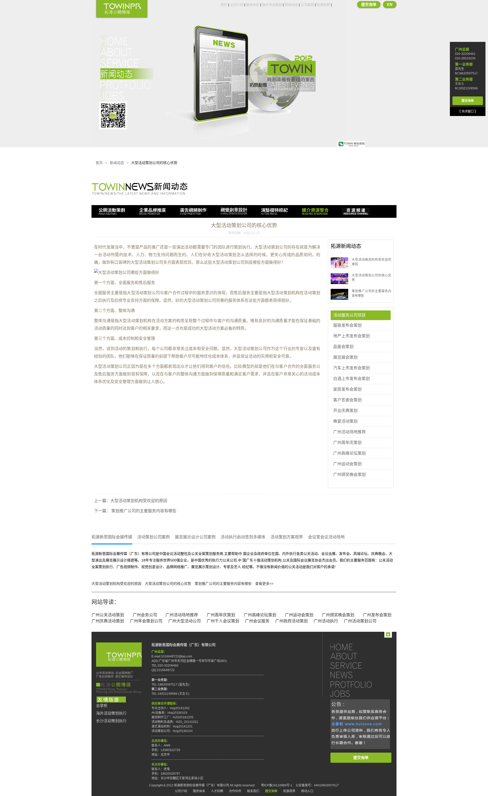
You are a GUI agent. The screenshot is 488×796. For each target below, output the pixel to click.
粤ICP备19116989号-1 (276, 785)
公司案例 (307, 5)
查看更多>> (264, 584)
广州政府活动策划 (291, 621)
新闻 (127, 73)
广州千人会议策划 (223, 621)
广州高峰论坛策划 (349, 453)
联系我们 (253, 791)
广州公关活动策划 (108, 615)
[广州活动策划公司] (121, 9)
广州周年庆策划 (347, 442)
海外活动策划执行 (111, 713)
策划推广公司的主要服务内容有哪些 (143, 511)
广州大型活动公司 (184, 621)
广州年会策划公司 (146, 621)
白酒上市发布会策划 (351, 378)
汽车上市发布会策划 (351, 368)
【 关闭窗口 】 (468, 111)
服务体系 (252, 5)
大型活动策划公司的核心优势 (168, 584)
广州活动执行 (326, 621)
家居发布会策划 (347, 389)
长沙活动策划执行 (111, 721)
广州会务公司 (145, 615)
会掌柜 (102, 706)
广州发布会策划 (377, 615)
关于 (127, 51)
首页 (224, 5)
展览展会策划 (345, 357)
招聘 (127, 95)
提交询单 (368, 4)
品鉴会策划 (343, 346)
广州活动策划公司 (360, 621)
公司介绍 (236, 5)
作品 (127, 84)
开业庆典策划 (345, 410)
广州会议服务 (257, 621)
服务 (127, 62)
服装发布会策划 (347, 325)
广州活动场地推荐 (349, 432)
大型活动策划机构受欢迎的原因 (138, 501)
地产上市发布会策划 (351, 336)
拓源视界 (323, 5)
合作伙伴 (235, 791)
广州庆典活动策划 (108, 621)
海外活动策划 (272, 5)
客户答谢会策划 (347, 400)
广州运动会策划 (347, 464)
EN (389, 4)
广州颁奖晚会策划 (349, 474)
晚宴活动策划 (345, 421)
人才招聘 (217, 791)
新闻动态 (291, 5)
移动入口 (307, 791)
